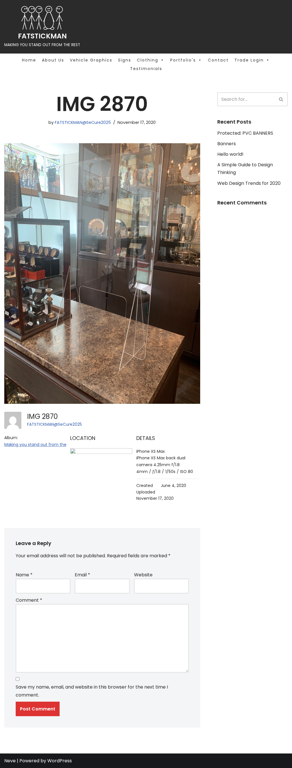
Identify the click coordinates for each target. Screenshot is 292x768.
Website (143, 575)
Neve (10, 760)
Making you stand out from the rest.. (40, 444)
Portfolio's (183, 60)
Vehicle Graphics (91, 60)
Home (29, 60)
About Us (53, 60)
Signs (124, 60)
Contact (218, 60)
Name (24, 575)
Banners (226, 143)
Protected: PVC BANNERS (245, 133)
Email (82, 575)
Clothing (147, 60)
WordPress (59, 760)
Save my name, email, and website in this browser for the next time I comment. (92, 691)
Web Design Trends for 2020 (249, 183)
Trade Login (249, 60)
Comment (29, 600)
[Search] (281, 99)
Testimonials (146, 68)
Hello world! (230, 154)
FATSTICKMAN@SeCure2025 (83, 122)
